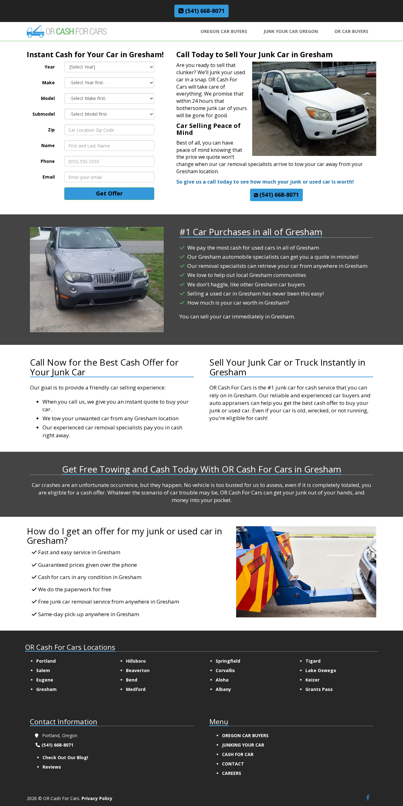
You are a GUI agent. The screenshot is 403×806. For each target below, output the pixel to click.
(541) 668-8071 (56, 745)
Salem (43, 670)
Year (50, 67)
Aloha (222, 680)
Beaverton (138, 670)
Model (48, 98)
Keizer (312, 680)
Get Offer (109, 193)
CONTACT (233, 764)
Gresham (46, 689)
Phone (48, 161)
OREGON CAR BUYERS (246, 735)
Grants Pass (319, 689)
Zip (51, 130)
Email (49, 177)
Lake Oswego (320, 670)
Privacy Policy (97, 798)
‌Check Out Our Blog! (65, 757)
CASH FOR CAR (238, 754)
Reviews (52, 767)
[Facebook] (367, 798)
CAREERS (231, 773)
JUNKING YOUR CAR (243, 745)
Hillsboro (136, 661)
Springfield (228, 661)
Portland (46, 661)
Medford (135, 689)
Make (48, 83)
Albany (223, 689)
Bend (131, 680)
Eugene (44, 680)
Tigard (313, 661)
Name (48, 145)
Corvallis (225, 670)
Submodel (43, 114)
